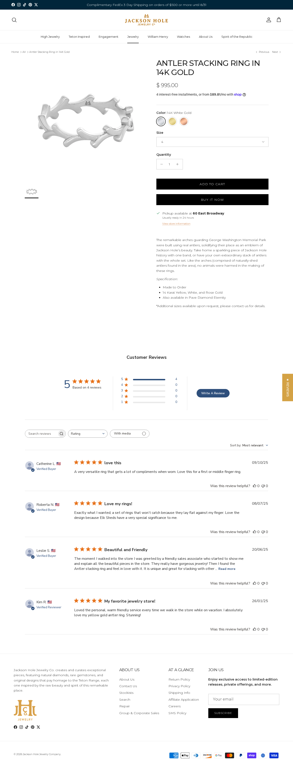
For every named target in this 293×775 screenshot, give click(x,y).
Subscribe (223, 713)
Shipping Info (179, 693)
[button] (287, 387)
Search (124, 699)
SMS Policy (177, 713)
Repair (124, 706)
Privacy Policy (179, 686)
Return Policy (179, 679)
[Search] (14, 20)
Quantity (163, 155)
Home (15, 52)
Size (159, 133)
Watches (183, 36)
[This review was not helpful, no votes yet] (263, 485)
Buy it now (212, 200)
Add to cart (212, 184)
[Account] (267, 20)
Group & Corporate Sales (139, 713)
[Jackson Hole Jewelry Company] (146, 20)
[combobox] (88, 434)
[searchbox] (41, 433)
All (24, 52)
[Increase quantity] (179, 164)
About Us (205, 36)
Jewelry (133, 36)
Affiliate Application (183, 699)
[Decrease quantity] (161, 164)
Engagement (108, 36)
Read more (226, 569)
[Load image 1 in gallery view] (85, 119)
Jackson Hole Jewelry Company (42, 754)
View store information (176, 223)
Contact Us (128, 686)
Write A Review (213, 393)
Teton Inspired (79, 36)
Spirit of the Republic (236, 36)
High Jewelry (50, 36)
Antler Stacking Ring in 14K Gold (49, 52)
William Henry (158, 36)
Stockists (126, 693)
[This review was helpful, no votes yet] (254, 485)
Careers (174, 706)
